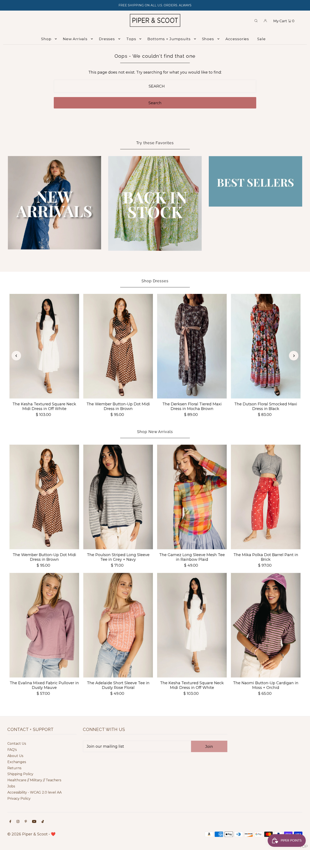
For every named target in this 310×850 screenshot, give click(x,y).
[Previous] (16, 356)
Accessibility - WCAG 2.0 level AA (34, 792)
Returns (14, 768)
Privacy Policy (19, 799)
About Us (15, 756)
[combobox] (155, 86)
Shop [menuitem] (46, 39)
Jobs (11, 786)
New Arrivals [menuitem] (75, 39)
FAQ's (12, 750)
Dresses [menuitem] (107, 39)
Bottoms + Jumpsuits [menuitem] (168, 39)
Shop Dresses (155, 281)
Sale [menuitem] (261, 39)
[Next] (293, 356)
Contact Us (16, 744)
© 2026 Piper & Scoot (27, 834)
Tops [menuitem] (131, 39)
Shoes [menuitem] (208, 39)
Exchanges (16, 762)
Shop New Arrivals (155, 431)
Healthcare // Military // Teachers (34, 780)
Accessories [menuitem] (237, 39)
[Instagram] (17, 822)
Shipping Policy (20, 774)
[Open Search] (256, 20)
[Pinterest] (26, 822)
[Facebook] (10, 822)
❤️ (53, 834)
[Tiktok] (43, 822)
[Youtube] (34, 822)
